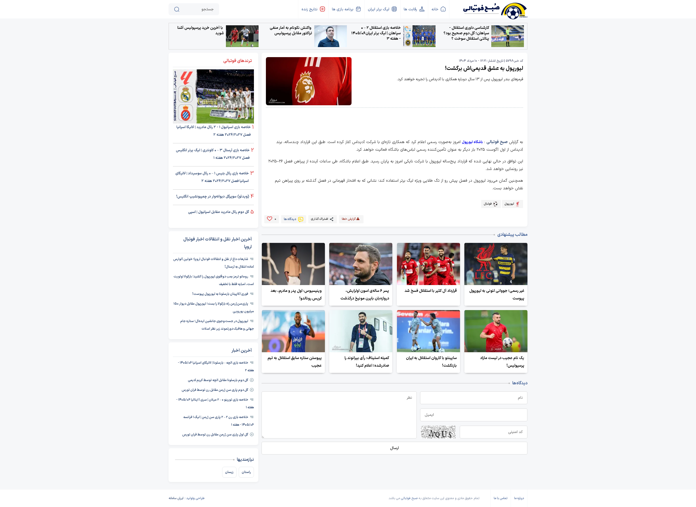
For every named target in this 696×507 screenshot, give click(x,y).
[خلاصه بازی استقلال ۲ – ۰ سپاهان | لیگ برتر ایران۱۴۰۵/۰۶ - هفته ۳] (419, 36)
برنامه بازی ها (342, 9)
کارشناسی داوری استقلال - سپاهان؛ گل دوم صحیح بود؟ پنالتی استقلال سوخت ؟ (466, 33)
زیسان (229, 472)
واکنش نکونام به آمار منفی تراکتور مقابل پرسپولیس (291, 30)
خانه (434, 9)
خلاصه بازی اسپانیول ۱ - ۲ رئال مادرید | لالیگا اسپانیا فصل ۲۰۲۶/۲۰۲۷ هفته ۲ (213, 131)
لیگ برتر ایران (378, 9)
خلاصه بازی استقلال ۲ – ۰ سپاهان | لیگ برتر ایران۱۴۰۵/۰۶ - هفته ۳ (376, 33)
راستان (246, 472)
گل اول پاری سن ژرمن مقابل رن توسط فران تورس (215, 434)
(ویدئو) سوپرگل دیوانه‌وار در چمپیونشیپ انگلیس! (212, 196)
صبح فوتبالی (497, 142)
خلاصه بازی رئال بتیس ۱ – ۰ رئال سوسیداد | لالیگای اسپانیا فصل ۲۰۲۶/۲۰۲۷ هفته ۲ (212, 177)
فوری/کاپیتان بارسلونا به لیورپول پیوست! (220, 294)
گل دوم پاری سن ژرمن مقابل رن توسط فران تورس (215, 390)
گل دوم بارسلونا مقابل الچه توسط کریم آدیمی (218, 380)
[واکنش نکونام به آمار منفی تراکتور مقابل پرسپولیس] (330, 36)
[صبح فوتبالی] (494, 9)
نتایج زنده (310, 9)
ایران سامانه (176, 498)
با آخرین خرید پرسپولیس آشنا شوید (200, 30)
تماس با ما (500, 498)
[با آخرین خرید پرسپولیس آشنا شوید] (242, 36)
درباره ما (519, 498)
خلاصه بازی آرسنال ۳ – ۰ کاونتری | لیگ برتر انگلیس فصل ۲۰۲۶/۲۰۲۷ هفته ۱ (213, 154)
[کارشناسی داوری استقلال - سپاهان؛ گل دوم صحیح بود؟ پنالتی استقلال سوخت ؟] (507, 36)
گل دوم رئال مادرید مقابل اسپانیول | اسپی (218, 212)
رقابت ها (410, 9)
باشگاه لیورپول (472, 142)
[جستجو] (176, 9)
